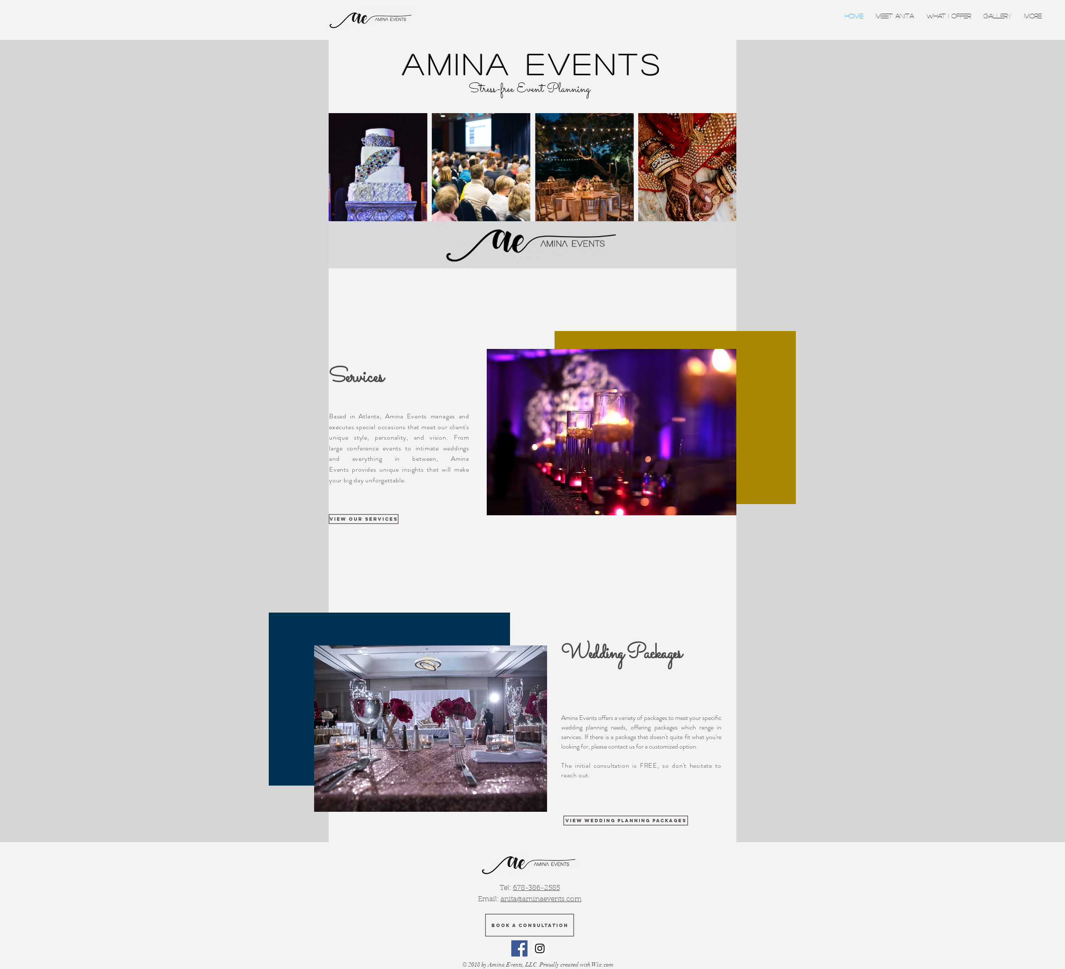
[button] (997, 15)
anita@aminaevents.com (541, 899)
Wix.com (603, 964)
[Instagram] (540, 948)
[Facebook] (519, 948)
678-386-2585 (536, 888)
